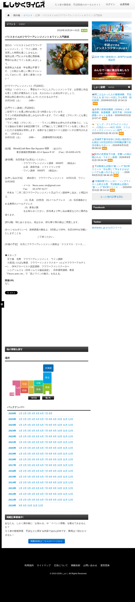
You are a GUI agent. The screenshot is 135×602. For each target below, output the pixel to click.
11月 (65, 419)
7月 (46, 413)
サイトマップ (44, 565)
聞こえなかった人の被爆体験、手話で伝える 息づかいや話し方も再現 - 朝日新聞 (112, 97)
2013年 (12, 488)
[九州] (16, 388)
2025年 (12, 419)
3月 (29, 413)
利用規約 (29, 565)
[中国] (24, 384)
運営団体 (105, 565)
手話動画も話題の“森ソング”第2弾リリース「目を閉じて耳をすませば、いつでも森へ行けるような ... (111, 169)
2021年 (12, 442)
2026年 (12, 413)
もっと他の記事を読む (111, 196)
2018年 (12, 459)
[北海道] (48, 368)
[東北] (47, 377)
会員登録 (124, 4)
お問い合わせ (90, 565)
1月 (20, 413)
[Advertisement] (29, 321)
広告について (61, 565)
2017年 (12, 465)
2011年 (12, 499)
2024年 (12, 425)
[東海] (38, 389)
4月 (33, 413)
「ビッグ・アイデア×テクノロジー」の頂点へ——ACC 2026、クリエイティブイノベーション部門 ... (111, 127)
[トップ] (8, 15)
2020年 (12, 448)
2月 (25, 413)
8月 (50, 413)
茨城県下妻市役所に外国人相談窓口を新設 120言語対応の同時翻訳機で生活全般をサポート (111, 142)
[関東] (47, 388)
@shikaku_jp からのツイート (107, 227)
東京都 (84, 30)
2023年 (12, 430)
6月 (42, 413)
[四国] (24, 390)
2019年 (12, 453)
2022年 (12, 436)
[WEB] (34, 398)
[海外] (48, 398)
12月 (70, 419)
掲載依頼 (75, 565)
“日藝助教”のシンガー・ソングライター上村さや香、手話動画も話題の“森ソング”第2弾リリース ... (111, 184)
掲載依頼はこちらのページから (46, 541)
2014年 (12, 482)
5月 (38, 413)
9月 (55, 419)
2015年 (12, 476)
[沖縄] (12, 394)
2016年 (12, 471)
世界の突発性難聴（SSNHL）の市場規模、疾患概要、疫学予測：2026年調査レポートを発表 (112, 112)
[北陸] (38, 383)
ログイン (110, 4)
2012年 (12, 494)
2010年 (12, 505)
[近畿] (31, 387)
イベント (27, 15)
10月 (59, 419)
